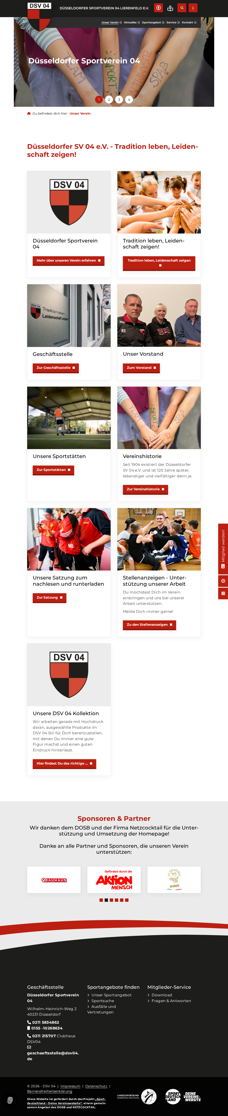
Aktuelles (130, 22)
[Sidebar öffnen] (193, 7)
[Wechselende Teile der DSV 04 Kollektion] (69, 675)
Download (162, 995)
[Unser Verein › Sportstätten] (69, 418)
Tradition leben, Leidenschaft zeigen (159, 260)
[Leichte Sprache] (170, 8)
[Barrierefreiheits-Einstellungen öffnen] (158, 7)
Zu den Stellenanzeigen (147, 624)
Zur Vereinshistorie (143, 489)
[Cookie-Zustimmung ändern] (10, 1100)
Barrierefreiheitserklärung (49, 1091)
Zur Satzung (47, 597)
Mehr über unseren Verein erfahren (66, 260)
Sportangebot (151, 22)
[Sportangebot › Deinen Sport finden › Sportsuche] (223, 581)
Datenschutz (96, 1086)
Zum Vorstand (139, 367)
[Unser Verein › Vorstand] (159, 315)
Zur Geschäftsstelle (53, 367)
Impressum (70, 1086)
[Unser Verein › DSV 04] (69, 202)
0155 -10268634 (46, 1028)
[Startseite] (39, 17)
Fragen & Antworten (171, 1000)
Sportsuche (103, 1000)
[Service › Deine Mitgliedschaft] (223, 565)
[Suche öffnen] (181, 7)
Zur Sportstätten (51, 470)
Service (171, 22)
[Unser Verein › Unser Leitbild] (159, 202)
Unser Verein (110, 22)
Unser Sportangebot (112, 995)
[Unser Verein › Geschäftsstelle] (69, 315)
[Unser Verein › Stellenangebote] (159, 539)
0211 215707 (44, 1035)
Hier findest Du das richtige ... (62, 763)
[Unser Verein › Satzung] (69, 539)
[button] (99, 99)
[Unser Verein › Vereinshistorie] (159, 418)
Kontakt (187, 22)
